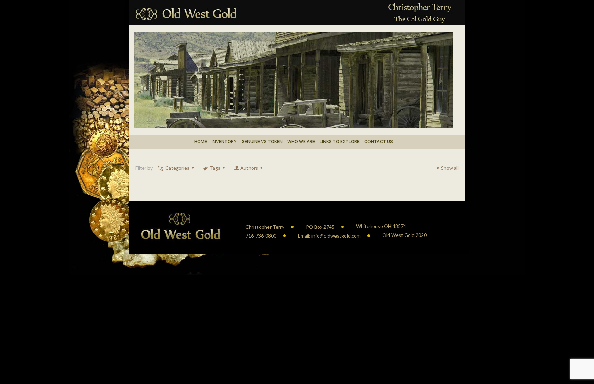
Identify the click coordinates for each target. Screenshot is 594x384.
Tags (215, 168)
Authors (249, 168)
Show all (450, 168)
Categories (177, 168)
